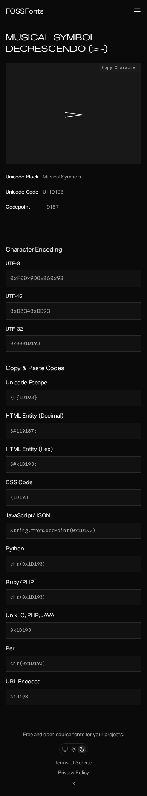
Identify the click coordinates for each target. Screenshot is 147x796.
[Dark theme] (82, 749)
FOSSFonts (24, 11)
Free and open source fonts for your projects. (73, 734)
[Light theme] (73, 749)
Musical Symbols (62, 177)
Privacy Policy (73, 772)
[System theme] (65, 749)
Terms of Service (73, 762)
